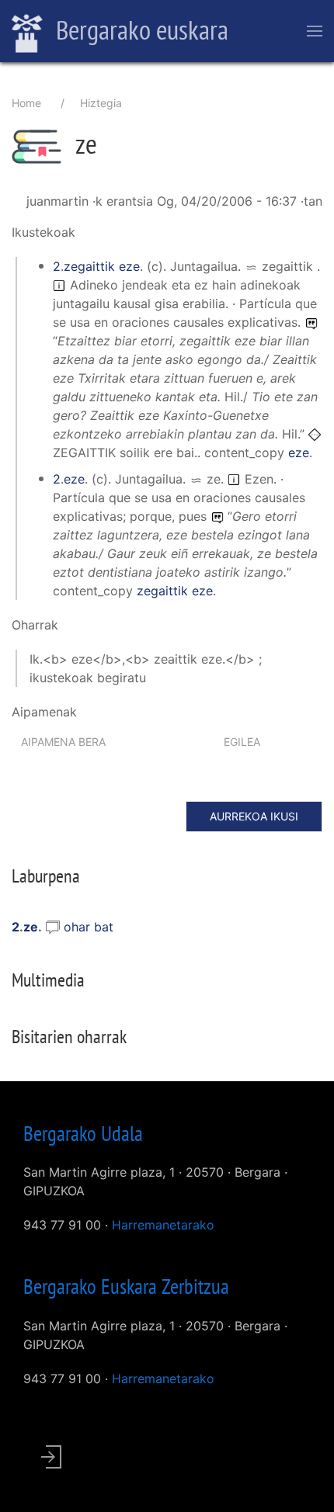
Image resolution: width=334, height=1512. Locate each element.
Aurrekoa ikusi (254, 816)
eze (298, 452)
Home (26, 102)
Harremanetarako (163, 1225)
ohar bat (88, 927)
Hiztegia (101, 102)
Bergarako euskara (139, 29)
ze (30, 927)
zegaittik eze (102, 266)
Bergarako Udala (83, 1133)
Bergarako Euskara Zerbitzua (126, 1286)
